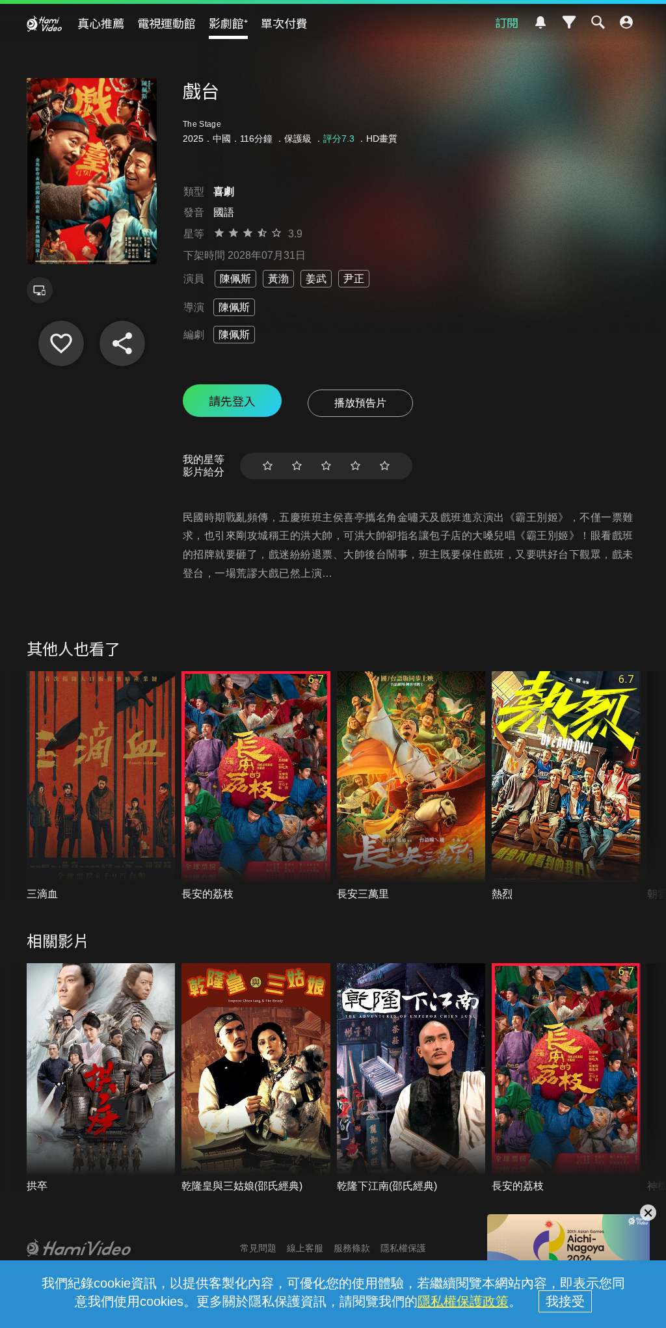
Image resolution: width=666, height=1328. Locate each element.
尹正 (353, 278)
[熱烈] (566, 786)
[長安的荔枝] (255, 786)
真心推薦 (100, 22)
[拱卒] (101, 1078)
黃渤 (278, 278)
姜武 (316, 278)
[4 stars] (355, 466)
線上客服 (305, 1248)
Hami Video (44, 23)
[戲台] (61, 343)
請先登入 (232, 400)
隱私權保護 (403, 1248)
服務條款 (352, 1248)
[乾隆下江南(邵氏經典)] (411, 1078)
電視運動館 (166, 22)
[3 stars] (326, 466)
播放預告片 (360, 402)
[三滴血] (101, 786)
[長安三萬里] (411, 786)
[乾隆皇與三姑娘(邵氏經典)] (255, 1078)
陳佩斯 (235, 278)
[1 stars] (267, 466)
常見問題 (258, 1248)
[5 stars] (384, 466)
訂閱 (506, 22)
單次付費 (284, 22)
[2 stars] (297, 466)
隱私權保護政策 (463, 1301)
